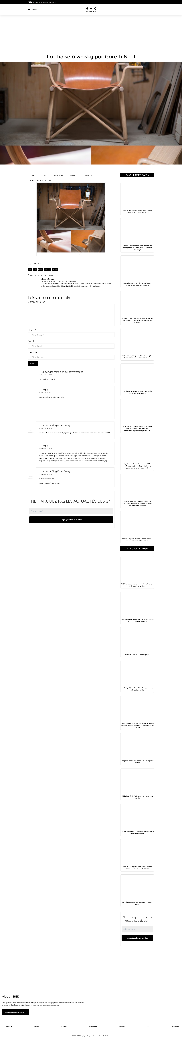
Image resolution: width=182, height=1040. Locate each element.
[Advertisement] (91, 35)
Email (31, 341)
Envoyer (33, 363)
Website (32, 352)
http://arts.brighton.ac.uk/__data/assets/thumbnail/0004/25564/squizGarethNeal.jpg (76, 461)
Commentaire (36, 301)
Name (32, 330)
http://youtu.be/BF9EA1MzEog (49, 483)
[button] (33, 9)
